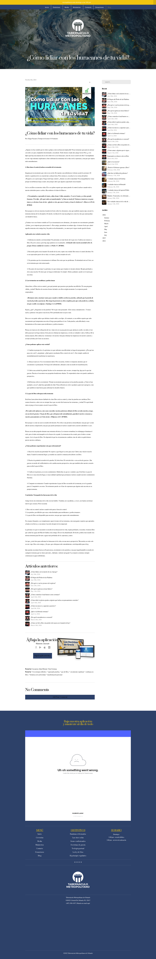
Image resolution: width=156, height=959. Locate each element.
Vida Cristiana (52, 669)
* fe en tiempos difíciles (39, 672)
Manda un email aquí (83, 903)
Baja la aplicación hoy (42, 656)
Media (67, 7)
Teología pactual (78, 849)
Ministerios (77, 7)
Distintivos (57, 7)
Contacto (88, 7)
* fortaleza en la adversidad (37, 675)
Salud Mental (43, 669)
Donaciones (99, 7)
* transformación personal (54, 675)
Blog (109, 7)
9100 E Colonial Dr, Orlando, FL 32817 (78, 900)
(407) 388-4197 (71, 903)
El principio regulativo (78, 856)
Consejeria (35, 669)
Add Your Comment (60, 697)
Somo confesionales (78, 841)
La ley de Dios (78, 852)
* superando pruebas (53, 672)
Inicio (47, 7)
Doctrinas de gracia (78, 845)
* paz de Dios (64, 672)
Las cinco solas (78, 838)
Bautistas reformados (78, 834)
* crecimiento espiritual (76, 672)
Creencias (39, 838)
